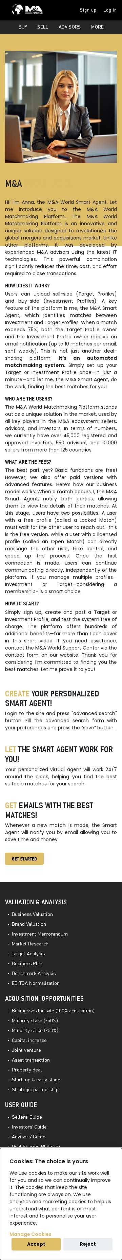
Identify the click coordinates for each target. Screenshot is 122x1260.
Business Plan (27, 963)
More (97, 27)
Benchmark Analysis (34, 973)
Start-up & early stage (36, 1080)
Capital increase (29, 1040)
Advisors (70, 27)
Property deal (27, 1070)
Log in (110, 10)
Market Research (30, 944)
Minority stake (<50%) (35, 1030)
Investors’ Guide (29, 1127)
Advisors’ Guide (28, 1137)
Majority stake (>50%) (35, 1020)
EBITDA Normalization (36, 983)
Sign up (88, 10)
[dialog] (61, 1204)
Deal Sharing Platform (36, 1146)
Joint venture (26, 1050)
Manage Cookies (30, 1234)
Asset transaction (31, 1060)
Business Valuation (32, 914)
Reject (88, 1244)
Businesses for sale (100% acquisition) (53, 1011)
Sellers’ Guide (27, 1117)
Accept (36, 1244)
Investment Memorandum (39, 934)
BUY (23, 27)
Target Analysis (28, 954)
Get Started (24, 859)
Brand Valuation (29, 924)
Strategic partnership (35, 1089)
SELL (42, 27)
